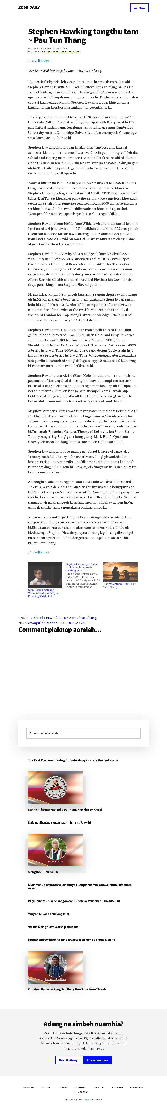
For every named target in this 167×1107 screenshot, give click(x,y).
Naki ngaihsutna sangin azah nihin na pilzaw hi (59, 822)
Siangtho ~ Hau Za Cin (43, 872)
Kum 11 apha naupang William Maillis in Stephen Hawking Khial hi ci (44, 593)
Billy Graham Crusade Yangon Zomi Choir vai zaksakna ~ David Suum (74, 901)
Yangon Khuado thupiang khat (48, 914)
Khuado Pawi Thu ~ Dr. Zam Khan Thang (64, 618)
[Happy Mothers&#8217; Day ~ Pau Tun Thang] (120, 572)
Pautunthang (60, 51)
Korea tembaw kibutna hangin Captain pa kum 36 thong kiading (71, 940)
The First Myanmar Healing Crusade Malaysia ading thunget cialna (73, 760)
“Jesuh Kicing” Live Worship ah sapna (53, 927)
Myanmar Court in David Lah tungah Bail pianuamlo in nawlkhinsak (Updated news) (80, 886)
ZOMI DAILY (29, 7)
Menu (142, 7)
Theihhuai (74, 51)
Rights (88, 1100)
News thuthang (68, 1060)
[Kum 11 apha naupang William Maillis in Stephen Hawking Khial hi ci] (45, 575)
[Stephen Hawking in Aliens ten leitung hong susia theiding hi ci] (84, 575)
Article (46, 51)
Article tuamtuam (97, 1060)
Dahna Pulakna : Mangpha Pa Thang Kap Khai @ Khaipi (65, 809)
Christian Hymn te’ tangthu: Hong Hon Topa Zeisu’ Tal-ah (67, 989)
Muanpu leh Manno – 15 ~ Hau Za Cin (56, 623)
